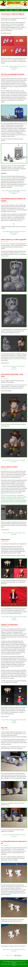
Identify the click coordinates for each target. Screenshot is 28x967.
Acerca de (17, 10)
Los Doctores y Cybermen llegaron (12, 14)
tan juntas (13, 25)
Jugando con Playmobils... (10, 625)
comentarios (22, 384)
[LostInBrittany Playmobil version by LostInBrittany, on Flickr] (14, 704)
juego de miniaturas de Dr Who (17, 358)
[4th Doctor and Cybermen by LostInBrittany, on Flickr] (14, 55)
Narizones (24, 66)
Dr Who (14, 66)
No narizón (23, 834)
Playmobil (14, 618)
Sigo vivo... (4, 728)
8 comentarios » (14, 461)
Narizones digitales (14, 67)
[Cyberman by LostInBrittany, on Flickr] (14, 291)
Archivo (11, 10)
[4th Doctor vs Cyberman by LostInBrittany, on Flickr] (14, 351)
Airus (12, 384)
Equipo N (13, 491)
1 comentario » (14, 722)
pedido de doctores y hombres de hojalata (12, 165)
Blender (7, 66)
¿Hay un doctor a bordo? (9, 467)
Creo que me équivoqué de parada (12, 74)
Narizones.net (12, 471)
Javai (9, 59)
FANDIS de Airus (15, 85)
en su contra (14, 849)
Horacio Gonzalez (10, 961)
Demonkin (14, 748)
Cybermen (11, 66)
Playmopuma (5, 539)
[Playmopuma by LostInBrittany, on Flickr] (14, 577)
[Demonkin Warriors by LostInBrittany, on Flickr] (14, 882)
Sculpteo (16, 205)
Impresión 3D (19, 66)
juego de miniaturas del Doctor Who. (13, 492)
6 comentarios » (14, 619)
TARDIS (17, 191)
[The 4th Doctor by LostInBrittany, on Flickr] (14, 421)
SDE (11, 778)
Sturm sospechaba (13, 24)
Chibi (8, 834)
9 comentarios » (14, 836)
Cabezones (11, 616)
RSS (22, 10)
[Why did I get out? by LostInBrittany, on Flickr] (14, 121)
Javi (16, 355)
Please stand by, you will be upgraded (13, 239)
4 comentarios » (14, 193)
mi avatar (3, 682)
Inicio (6, 10)
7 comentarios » (14, 69)
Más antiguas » (18, 955)
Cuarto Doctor (5, 243)
